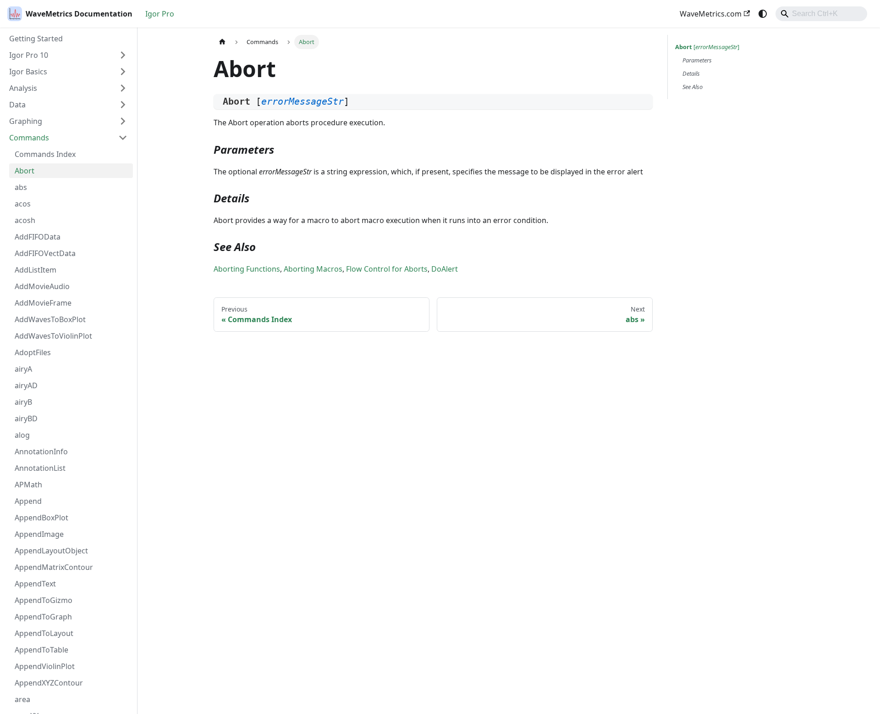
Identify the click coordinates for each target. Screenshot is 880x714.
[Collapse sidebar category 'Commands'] (123, 137)
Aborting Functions (247, 269)
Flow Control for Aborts (387, 269)
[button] (68, 55)
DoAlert (444, 269)
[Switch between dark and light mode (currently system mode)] (762, 13)
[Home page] (222, 42)
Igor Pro (159, 14)
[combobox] (821, 13)
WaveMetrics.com (711, 14)
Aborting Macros (313, 269)
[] (707, 47)
